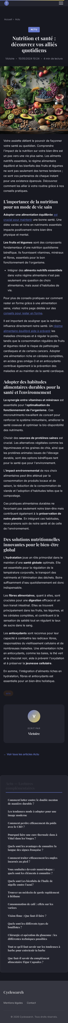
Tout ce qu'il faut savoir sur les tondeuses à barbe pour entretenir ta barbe (34, 948)
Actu (17, 19)
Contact (31, 1002)
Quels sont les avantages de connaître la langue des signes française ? (32, 848)
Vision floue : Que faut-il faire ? (27, 915)
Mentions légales (13, 1002)
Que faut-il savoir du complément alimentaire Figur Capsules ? (28, 960)
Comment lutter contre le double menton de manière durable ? (33, 801)
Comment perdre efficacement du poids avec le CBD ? (32, 824)
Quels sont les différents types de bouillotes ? (28, 925)
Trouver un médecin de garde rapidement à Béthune (33, 894)
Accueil (8, 19)
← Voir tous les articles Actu (21, 754)
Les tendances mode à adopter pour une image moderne (32, 813)
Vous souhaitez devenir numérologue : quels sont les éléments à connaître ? (31, 871)
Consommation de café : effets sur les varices (30, 905)
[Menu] (61, 3)
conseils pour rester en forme (22, 313)
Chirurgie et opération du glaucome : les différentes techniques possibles (32, 936)
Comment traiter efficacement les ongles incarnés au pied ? (32, 859)
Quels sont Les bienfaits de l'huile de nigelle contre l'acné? (30, 882)
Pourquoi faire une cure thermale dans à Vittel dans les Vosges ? (32, 836)
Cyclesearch (13, 992)
